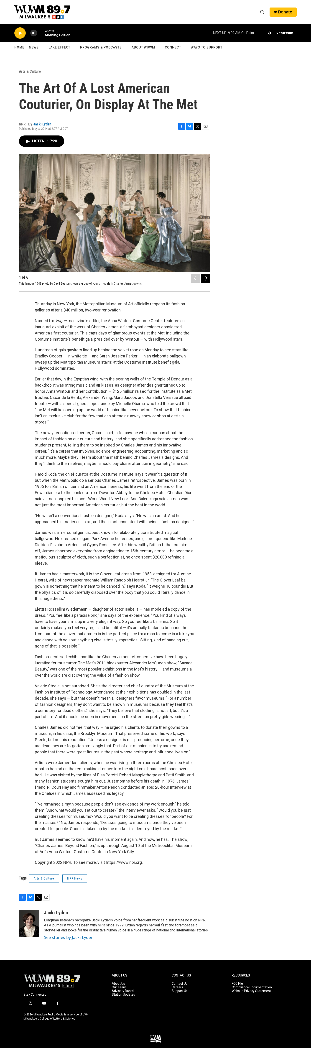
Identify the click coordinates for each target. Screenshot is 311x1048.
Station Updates (123, 994)
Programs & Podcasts (101, 47)
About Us (118, 983)
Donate (285, 12)
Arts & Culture (30, 71)
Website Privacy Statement (251, 991)
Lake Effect (59, 47)
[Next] (205, 278)
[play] (20, 33)
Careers (177, 987)
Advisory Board (123, 991)
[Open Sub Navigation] (42, 47)
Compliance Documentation (252, 987)
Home (19, 47)
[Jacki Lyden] (29, 923)
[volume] (34, 33)
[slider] (41, 33)
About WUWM (143, 47)
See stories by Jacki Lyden (68, 937)
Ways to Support (206, 47)
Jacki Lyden (42, 124)
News (34, 47)
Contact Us (179, 983)
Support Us (180, 991)
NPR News (74, 878)
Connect (173, 47)
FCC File (237, 983)
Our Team (119, 987)
